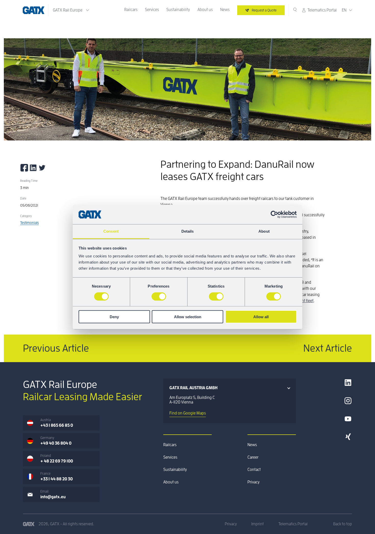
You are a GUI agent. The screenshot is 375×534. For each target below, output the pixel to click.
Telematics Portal (322, 10)
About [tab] (264, 231)
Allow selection (187, 317)
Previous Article (56, 348)
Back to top (342, 524)
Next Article (327, 348)
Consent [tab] (111, 231)
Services (152, 10)
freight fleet (304, 301)
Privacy (253, 482)
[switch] (159, 296)
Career (252, 457)
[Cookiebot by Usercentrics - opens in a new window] (274, 214)
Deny (114, 317)
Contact (254, 470)
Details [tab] (187, 231)
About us (205, 10)
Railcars (131, 10)
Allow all (261, 317)
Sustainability (178, 10)
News (225, 10)
